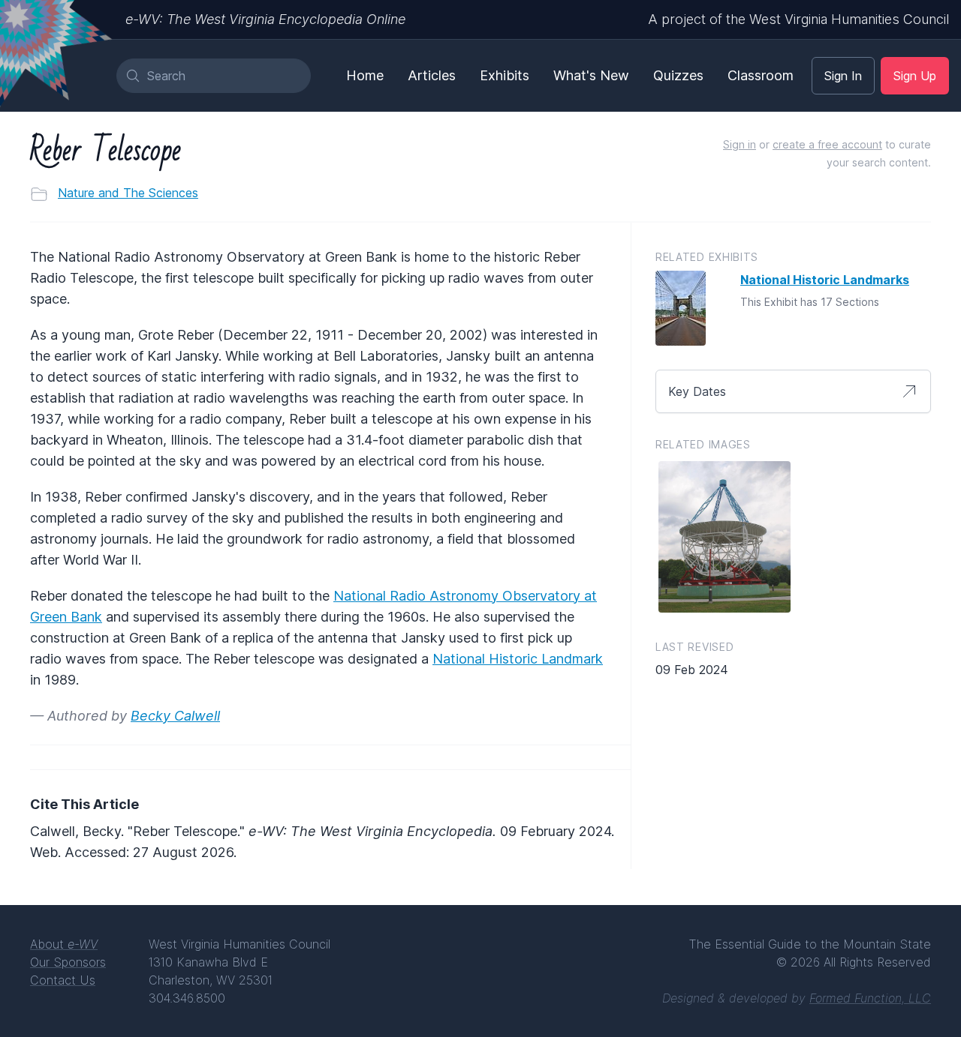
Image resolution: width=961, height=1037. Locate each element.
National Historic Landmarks (824, 279)
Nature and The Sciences (128, 192)
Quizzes (678, 75)
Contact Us (62, 980)
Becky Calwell (175, 716)
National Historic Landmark (517, 659)
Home (365, 75)
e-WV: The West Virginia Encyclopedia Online (265, 19)
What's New (591, 75)
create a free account (827, 144)
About (64, 944)
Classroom (761, 75)
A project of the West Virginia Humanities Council (798, 19)
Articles (432, 75)
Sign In (843, 75)
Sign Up (914, 75)
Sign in (739, 144)
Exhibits (504, 75)
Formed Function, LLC (870, 998)
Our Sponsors (68, 962)
